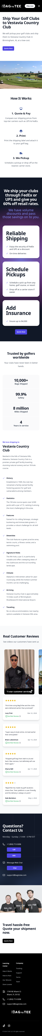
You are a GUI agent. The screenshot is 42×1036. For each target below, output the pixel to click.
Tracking (19, 968)
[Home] (11, 6)
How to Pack (7, 976)
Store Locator (7, 984)
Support (19, 973)
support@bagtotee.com (16, 875)
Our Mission (7, 980)
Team (18, 982)
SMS (14, 856)
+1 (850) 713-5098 (14, 844)
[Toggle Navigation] (39, 6)
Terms (18, 977)
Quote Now (8, 48)
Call (14, 850)
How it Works (7, 971)
